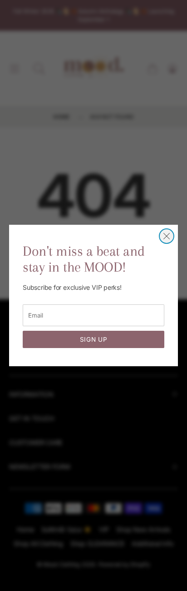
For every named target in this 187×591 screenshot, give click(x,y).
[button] (166, 236)
